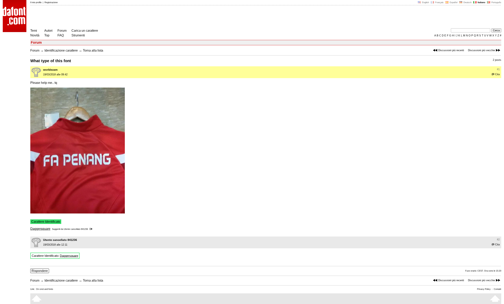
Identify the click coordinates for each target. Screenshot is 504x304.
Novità (34, 35)
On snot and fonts (44, 289)
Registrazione (51, 2)
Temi (33, 30)
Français (439, 2)
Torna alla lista (93, 50)
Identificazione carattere (61, 50)
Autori (48, 30)
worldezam (50, 69)
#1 (498, 69)
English (425, 2)
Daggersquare (40, 228)
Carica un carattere (84, 30)
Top (46, 35)
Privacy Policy (484, 289)
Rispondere (40, 271)
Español (453, 2)
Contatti (497, 289)
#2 (498, 239)
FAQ (60, 35)
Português (495, 2)
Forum (62, 30)
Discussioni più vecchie (481, 50)
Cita (497, 74)
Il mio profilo (36, 2)
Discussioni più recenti (451, 50)
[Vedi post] (91, 229)
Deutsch (467, 2)
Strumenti (78, 35)
